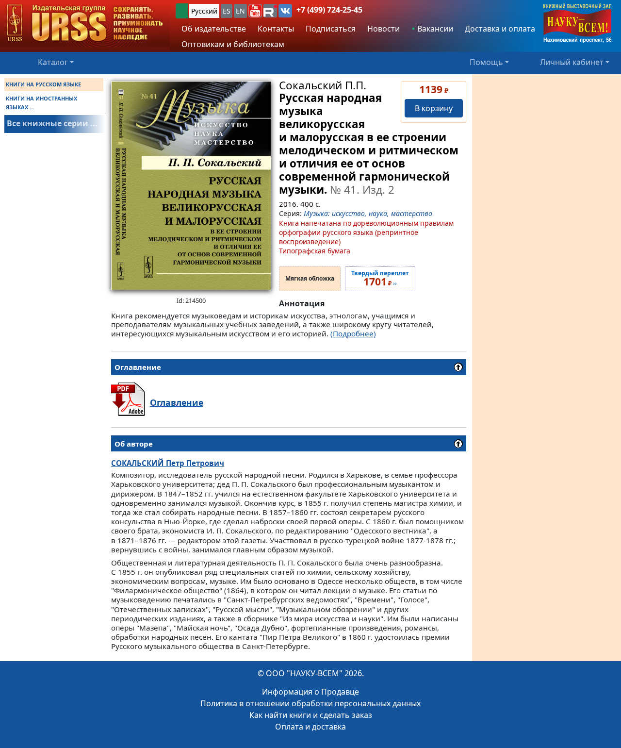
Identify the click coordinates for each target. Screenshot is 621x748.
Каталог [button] (53, 62)
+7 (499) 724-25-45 (329, 9)
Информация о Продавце (310, 691)
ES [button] (226, 11)
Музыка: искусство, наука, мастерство (368, 213)
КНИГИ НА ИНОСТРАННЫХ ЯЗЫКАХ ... (41, 103)
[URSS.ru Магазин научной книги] (85, 23)
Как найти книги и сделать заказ (310, 715)
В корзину (434, 108)
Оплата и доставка (310, 726)
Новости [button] (383, 28)
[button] (255, 10)
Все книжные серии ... (52, 123)
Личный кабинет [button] (572, 62)
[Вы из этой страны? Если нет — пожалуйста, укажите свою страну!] (182, 10)
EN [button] (240, 11)
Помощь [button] (486, 62)
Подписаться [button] (331, 28)
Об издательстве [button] (213, 28)
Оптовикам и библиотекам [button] (232, 44)
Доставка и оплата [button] (500, 28)
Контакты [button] (276, 28)
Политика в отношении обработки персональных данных (310, 703)
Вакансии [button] (434, 28)
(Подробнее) (353, 333)
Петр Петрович (167, 463)
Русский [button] (204, 11)
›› (380, 278)
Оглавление (176, 402)
